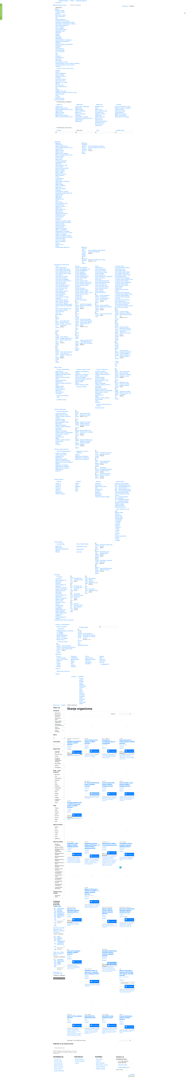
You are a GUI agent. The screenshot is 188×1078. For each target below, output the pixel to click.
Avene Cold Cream (100, 270)
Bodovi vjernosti (81, 692)
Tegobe (57, 34)
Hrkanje (57, 47)
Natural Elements (123, 744)
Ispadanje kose (99, 106)
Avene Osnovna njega (101, 272)
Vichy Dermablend (60, 294)
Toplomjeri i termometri (81, 374)
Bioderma (59, 660)
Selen (76, 489)
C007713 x (87, 789)
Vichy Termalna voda (61, 288)
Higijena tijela (79, 119)
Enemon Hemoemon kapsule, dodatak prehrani (125, 1017)
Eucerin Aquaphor (80, 272)
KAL (72, 663)
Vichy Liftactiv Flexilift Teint (63, 308)
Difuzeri (57, 552)
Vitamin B (58, 485)
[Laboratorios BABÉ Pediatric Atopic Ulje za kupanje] (117, 393)
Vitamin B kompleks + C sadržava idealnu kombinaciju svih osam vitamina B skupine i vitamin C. (92, 906)
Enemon (121, 1020)
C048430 (87, 896)
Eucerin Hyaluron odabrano (82, 283)
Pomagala (59, 577)
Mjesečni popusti (64, 0)
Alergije (57, 35)
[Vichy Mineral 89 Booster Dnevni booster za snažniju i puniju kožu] (57, 323)
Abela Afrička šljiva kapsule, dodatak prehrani (105, 475)
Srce (56, 53)
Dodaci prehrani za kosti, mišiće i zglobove (67, 63)
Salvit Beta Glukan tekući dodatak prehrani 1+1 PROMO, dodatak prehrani (125, 374)
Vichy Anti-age (59, 311)
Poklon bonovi (61, 639)
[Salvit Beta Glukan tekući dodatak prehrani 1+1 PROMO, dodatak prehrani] (117, 374)
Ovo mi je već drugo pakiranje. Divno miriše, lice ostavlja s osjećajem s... (59, 930)
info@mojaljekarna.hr (124, 1067)
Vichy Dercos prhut (60, 282)
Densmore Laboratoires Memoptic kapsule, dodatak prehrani (126, 910)
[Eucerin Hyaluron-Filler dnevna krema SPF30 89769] (84, 251)
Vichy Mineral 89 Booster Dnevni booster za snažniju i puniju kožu (66, 323)
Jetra (56, 95)
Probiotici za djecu (60, 79)
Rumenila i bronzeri (60, 174)
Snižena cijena (58, 1061)
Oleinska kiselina (119, 504)
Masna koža (58, 159)
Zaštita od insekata (60, 234)
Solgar (72, 662)
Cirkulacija (58, 60)
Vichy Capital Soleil (60, 267)
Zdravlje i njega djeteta (63, 369)
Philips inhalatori (60, 611)
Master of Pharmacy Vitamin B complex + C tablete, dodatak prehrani (92, 891)
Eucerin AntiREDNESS (81, 270)
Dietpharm (74, 656)
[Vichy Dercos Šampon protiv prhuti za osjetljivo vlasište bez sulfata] (57, 354)
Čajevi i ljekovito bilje (82, 544)
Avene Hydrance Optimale (102, 282)
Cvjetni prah (118, 515)
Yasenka (69, 808)
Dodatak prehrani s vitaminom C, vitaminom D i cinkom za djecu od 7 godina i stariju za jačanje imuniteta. (126, 799)
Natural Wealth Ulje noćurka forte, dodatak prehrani (86, 432)
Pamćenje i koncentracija (62, 21)
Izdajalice (58, 615)
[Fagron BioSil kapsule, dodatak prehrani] (97, 569)
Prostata (57, 97)
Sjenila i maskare (60, 171)
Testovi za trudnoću (61, 587)
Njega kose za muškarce (62, 468)
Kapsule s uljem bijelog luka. (73, 755)
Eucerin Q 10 (78, 279)
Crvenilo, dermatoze (61, 161)
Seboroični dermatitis (101, 121)
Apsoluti (57, 550)
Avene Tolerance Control (102, 286)
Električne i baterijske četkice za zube (66, 92)
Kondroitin (98, 491)
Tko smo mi (57, 1059)
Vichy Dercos (59, 275)
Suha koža (58, 163)
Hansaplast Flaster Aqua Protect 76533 (60, 962)
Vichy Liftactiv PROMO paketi (63, 304)
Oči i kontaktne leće (61, 86)
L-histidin (117, 540)
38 (130, 714)
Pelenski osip (59, 376)
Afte (56, 88)
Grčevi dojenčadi (60, 389)
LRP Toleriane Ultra (120, 301)
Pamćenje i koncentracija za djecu (64, 22)
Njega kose (99, 104)
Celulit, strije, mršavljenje (82, 106)
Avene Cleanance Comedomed (103, 276)
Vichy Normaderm (60, 283)
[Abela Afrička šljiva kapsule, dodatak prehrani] (97, 475)
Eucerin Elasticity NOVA (81, 291)
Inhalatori (58, 583)
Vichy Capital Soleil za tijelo (63, 273)
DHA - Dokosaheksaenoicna (123, 486)
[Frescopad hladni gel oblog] (86, 590)
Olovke (57, 177)
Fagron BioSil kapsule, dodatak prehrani (106, 569)
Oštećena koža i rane (61, 165)
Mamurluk (58, 32)
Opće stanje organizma (61, 25)
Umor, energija (59, 28)
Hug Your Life (89, 658)
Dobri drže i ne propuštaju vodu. (58, 972)
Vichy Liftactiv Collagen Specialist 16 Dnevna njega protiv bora (66, 339)
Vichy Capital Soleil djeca (62, 269)
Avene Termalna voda (101, 285)
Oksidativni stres (60, 31)
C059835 (104, 916)
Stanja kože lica (59, 156)
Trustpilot (132, 1074)
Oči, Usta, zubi (59, 85)
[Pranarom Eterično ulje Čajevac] (97, 546)
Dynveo (68, 955)
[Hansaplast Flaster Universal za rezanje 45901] (71, 596)
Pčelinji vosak (118, 517)
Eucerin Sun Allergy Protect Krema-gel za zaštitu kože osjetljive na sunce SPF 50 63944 (86, 322)
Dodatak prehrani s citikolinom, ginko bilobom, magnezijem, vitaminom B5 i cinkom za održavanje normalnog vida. (126, 925)
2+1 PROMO (60, 633)
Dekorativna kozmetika (61, 168)
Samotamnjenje (119, 112)
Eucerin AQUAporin (80, 273)
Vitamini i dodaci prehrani (102, 398)
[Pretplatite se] (77, 1048)
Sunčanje (118, 104)
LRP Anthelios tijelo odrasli (122, 272)
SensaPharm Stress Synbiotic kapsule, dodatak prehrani (125, 845)
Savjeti (72, 0)
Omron (87, 656)
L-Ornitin (117, 533)
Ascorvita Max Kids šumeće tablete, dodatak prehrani (108, 784)
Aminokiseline (119, 518)
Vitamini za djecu (60, 494)
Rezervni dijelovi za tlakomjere (60, 581)
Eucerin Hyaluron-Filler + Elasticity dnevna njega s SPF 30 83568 (86, 341)
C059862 (69, 810)
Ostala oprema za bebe (81, 384)
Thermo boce (59, 614)
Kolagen (97, 492)
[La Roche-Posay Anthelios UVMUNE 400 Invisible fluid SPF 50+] (117, 314)
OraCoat (86, 975)
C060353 (121, 849)
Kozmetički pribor (60, 238)
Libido (97, 401)
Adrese (77, 1063)
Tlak (56, 54)
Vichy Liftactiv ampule (61, 300)
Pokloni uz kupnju (63, 641)
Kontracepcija (99, 399)
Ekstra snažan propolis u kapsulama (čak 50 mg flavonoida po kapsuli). (109, 926)
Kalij (76, 491)
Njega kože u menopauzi (62, 41)
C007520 (69, 747)
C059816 (121, 789)
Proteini (117, 537)
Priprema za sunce (120, 111)
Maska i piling (59, 114)
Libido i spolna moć (60, 454)
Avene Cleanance (100, 275)
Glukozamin (98, 485)
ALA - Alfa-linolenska (121, 488)
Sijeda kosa (98, 115)
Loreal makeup (59, 178)
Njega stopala (79, 109)
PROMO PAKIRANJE (62, 635)
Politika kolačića (100, 1068)
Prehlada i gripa (59, 10)
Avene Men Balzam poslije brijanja (105, 461)
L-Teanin (117, 530)
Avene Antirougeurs (100, 269)
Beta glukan (98, 494)
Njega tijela (79, 104)
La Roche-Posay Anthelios (122, 267)
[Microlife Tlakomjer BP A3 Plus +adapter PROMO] (71, 606)
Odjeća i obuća (59, 599)
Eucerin (77, 266)
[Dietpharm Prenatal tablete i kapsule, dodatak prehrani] (77, 424)
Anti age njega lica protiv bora (63, 109)
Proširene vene (59, 57)
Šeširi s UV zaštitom (120, 115)
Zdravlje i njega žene (102, 369)
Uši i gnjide (58, 393)
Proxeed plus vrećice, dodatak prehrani (106, 453)
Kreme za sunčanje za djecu (122, 106)
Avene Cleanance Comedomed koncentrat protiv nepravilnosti (104, 297)
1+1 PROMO (60, 632)
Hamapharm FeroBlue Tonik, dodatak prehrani (109, 844)
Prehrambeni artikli (81, 546)
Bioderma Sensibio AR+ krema (96, 259)
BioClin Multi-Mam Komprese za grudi (85, 414)
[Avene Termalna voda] (97, 314)
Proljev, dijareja (59, 75)
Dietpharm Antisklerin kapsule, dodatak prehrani (74, 742)
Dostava (81, 681)
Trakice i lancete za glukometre (64, 44)
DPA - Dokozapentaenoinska (123, 491)
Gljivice (57, 83)
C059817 (104, 789)
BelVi (68, 1019)
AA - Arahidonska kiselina (122, 499)
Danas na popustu (62, 626)
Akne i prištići (59, 166)
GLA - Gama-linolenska (121, 496)
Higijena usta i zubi (60, 91)
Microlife (87, 660)
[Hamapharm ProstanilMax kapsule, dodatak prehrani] (97, 469)
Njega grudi (78, 121)
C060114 (104, 1020)
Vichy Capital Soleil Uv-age (63, 270)
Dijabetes (58, 43)
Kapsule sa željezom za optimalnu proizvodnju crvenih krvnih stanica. (126, 1031)
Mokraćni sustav (60, 98)
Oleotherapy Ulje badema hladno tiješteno (104, 553)
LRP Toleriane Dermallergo (122, 303)
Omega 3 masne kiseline (121, 483)
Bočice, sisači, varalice (81, 376)
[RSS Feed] (57, 906)
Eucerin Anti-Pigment (81, 267)
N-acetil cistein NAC (120, 536)
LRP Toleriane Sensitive (121, 304)
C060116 (69, 1020)
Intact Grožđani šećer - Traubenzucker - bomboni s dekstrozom (61, 940)
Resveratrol (98, 495)
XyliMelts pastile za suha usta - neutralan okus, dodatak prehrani (92, 972)
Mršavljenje (58, 46)
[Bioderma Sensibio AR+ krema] (84, 260)
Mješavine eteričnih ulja (61, 549)
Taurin (116, 534)
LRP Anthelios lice (120, 269)
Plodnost (97, 402)
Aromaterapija (60, 544)
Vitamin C (58, 486)
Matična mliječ (119, 512)
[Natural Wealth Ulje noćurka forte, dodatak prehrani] (77, 432)
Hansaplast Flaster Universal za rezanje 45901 (78, 596)
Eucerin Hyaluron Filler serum (83, 282)
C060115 (86, 1020)
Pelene (77, 383)
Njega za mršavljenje (101, 389)
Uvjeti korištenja (82, 698)
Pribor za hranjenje (80, 377)
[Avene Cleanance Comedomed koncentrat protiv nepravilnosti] (97, 298)
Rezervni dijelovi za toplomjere (60, 595)
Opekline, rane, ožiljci (61, 82)
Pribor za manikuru (80, 114)
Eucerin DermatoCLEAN (82, 276)
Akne (97, 130)
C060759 (121, 915)
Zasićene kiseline (119, 505)
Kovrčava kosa (99, 124)
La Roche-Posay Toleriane (122, 300)
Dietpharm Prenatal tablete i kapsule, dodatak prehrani (85, 423)
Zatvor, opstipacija (60, 73)
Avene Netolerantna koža (102, 281)
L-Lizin (117, 531)
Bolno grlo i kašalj (60, 15)
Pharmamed (104, 744)
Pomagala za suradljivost (59, 607)
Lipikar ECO (118, 288)
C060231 (121, 1022)
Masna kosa (98, 109)
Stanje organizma (60, 19)
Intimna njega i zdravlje (101, 392)
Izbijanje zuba (59, 387)
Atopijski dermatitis (60, 380)
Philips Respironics (60, 609)
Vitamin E (58, 489)
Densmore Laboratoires (124, 913)
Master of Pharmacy (89, 895)
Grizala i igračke (79, 380)
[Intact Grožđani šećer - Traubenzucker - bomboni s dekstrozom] (55, 943)
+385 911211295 (122, 1065)
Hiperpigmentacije (60, 162)
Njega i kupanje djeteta (61, 373)
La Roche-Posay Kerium (121, 283)
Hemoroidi (58, 59)
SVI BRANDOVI (105, 664)
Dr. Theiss (87, 787)
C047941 (69, 915)
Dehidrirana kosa (100, 122)
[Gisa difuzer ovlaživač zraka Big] (97, 561)
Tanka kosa (98, 125)
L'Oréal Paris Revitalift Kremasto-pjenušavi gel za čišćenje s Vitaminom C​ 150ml (60, 913)
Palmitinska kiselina (120, 507)
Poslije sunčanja (119, 109)
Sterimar (102, 662)
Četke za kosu (59, 244)
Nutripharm (104, 957)
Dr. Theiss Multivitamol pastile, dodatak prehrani (92, 784)
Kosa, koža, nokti (60, 80)
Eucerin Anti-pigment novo (82, 269)
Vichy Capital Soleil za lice (62, 272)
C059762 (104, 848)
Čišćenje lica (58, 106)
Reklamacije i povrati (82, 686)
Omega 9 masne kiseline (121, 502)
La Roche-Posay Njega (121, 307)
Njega (96, 396)
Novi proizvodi (58, 1063)
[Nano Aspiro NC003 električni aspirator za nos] (86, 581)
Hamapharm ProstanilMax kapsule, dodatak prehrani (106, 469)
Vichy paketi (58, 314)
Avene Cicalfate (99, 273)
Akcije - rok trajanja (62, 638)
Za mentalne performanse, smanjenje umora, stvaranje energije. (73, 924)
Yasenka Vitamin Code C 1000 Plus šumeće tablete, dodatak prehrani (74, 805)
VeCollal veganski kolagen (102, 496)
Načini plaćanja (81, 683)
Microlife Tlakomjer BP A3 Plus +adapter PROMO (78, 606)
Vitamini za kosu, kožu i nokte (65, 68)
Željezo (77, 483)
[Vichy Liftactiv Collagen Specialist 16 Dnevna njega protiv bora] (57, 339)
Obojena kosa (99, 119)
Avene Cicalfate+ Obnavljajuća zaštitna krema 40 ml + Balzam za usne (89, 636)
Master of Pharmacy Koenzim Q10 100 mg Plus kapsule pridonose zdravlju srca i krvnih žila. (127, 991)
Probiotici (58, 77)
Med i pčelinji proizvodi (122, 509)
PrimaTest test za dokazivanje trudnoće (78, 587)
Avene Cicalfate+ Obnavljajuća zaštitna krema (106, 307)
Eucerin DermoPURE (81, 278)
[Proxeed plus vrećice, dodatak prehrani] (97, 454)
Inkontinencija (59, 605)
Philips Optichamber (61, 612)
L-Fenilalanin (118, 520)
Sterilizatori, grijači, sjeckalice (83, 379)
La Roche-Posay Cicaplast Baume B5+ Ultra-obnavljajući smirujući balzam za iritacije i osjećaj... (126, 353)
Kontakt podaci (81, 679)
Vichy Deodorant (60, 292)
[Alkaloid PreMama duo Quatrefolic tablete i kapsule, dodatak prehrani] (77, 442)
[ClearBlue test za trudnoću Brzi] (71, 579)
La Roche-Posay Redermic (122, 292)
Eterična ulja (58, 547)
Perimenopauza (59, 48)
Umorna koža (59, 158)
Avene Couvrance (100, 278)
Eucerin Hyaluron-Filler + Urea (83, 292)
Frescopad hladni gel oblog (93, 589)
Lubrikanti (98, 393)
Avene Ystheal (99, 289)
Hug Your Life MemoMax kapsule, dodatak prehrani (73, 910)
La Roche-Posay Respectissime (123, 294)
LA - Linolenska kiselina (121, 501)
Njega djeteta (59, 371)
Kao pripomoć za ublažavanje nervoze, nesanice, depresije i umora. (126, 859)
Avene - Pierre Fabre (62, 659)
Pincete (57, 243)
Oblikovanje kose (100, 117)
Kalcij (76, 485)
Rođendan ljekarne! (81, 0)
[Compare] (74, 736)
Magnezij (77, 486)
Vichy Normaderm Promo (62, 285)
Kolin (96, 488)
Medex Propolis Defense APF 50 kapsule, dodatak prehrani (107, 911)
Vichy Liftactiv (59, 295)
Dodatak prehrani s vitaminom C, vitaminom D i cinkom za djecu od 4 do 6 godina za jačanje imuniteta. (109, 799)
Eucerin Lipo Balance (81, 300)
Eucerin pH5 (78, 297)
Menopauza (58, 38)
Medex (103, 915)
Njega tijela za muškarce (62, 466)
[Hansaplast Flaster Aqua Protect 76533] (55, 963)
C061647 (69, 849)
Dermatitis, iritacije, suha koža (83, 118)
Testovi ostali (59, 601)
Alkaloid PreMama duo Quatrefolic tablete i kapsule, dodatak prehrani (86, 442)
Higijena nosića (59, 386)
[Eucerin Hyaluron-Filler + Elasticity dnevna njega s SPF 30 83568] (77, 342)
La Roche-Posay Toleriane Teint (123, 305)
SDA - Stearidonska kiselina (122, 489)
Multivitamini (58, 492)
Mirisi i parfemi (59, 175)
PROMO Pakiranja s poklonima (65, 631)
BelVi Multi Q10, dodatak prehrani (90, 1016)
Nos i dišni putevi (60, 16)
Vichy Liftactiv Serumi (61, 303)
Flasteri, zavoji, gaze (61, 589)
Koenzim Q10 (98, 489)
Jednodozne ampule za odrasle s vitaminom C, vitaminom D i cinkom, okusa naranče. (92, 755)
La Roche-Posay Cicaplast (122, 278)
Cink (76, 488)
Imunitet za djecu (60, 12)
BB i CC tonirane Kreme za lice (63, 117)
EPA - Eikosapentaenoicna (122, 485)
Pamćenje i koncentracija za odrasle (65, 23)
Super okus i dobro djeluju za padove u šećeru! (58, 953)
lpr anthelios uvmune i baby (122, 275)
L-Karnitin (117, 523)
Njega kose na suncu (120, 114)
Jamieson (73, 666)
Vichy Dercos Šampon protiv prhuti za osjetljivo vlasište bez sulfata (66, 354)
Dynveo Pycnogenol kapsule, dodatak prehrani (73, 952)
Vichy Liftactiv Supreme (62, 301)
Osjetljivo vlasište (100, 114)
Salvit (101, 658)
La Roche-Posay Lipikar (121, 285)
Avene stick (98, 279)
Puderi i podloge (60, 169)
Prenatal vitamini (99, 377)
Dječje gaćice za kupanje (122, 117)
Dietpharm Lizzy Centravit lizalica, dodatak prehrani (124, 384)
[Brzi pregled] (76, 736)
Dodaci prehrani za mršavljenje (103, 390)
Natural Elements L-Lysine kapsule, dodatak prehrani (127, 741)
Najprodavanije (58, 1065)
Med (116, 511)
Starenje (59, 130)
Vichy (57, 266)
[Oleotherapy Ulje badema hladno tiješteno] (97, 554)
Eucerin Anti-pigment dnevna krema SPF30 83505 (86, 305)
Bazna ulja (58, 546)
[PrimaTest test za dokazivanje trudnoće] (71, 588)
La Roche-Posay (119, 266)
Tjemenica (58, 390)
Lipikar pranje (118, 286)
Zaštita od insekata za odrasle (63, 237)
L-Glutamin (118, 521)
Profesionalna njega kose (62, 247)
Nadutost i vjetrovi (60, 76)
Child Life (102, 659)
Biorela (73, 660)
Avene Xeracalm (99, 291)
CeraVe (59, 663)
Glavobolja (58, 37)
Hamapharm (74, 658)
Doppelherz (69, 848)
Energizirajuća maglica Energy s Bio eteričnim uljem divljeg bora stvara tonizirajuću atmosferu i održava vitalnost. (109, 756)
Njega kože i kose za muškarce (64, 462)
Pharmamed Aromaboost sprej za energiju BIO (108, 741)
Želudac (57, 72)
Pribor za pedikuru (80, 111)
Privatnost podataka (82, 695)
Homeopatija (80, 549)
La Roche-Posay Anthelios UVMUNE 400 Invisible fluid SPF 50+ (126, 314)
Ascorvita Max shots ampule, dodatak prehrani (91, 741)
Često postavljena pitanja (82, 702)
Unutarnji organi (59, 94)
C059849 (121, 746)
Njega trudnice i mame (101, 373)
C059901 (87, 746)
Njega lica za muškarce (61, 115)
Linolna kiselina (119, 498)
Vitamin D (58, 488)
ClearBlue (87, 663)
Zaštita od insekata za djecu (63, 235)
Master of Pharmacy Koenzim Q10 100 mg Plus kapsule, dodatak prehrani (126, 973)
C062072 (87, 851)
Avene (96, 266)
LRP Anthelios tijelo (120, 270)
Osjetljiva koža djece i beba (63, 374)
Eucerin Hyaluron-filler (81, 281)
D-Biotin (117, 525)
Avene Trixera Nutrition (101, 288)
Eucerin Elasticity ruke (81, 289)
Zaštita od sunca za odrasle (122, 108)
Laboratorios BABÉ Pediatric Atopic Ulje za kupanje (125, 393)
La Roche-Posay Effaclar (122, 281)
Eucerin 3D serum (80, 288)
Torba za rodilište (81, 386)
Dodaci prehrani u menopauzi (63, 40)
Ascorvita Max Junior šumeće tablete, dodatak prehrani (126, 784)
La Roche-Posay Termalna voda (124, 279)
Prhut (96, 108)
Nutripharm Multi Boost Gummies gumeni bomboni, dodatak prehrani (109, 953)
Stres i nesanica (59, 26)
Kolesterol (58, 56)
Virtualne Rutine (83, 627)
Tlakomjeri (58, 579)
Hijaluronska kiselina (100, 486)
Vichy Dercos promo (61, 278)
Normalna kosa (99, 112)
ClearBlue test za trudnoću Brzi (78, 579)
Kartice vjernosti (61, 636)
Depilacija (78, 115)
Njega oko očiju (59, 112)
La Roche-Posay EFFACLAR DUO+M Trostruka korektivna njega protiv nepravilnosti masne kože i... (125, 330)
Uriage (58, 665)
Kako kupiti (80, 689)
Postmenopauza (59, 50)
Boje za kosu (98, 118)
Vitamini (59, 481)
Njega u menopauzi (100, 383)
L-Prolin (117, 539)
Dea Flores (102, 660)
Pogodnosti (61, 628)
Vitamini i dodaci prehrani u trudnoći (104, 405)
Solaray (73, 665)
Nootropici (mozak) (60, 29)
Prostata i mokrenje (60, 453)
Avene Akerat (99, 267)
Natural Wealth (75, 659)
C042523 (69, 957)
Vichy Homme (59, 289)
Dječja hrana (58, 381)
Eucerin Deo (78, 298)
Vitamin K (58, 491)
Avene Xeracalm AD (100, 292)
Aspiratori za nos (60, 590)
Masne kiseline (120, 481)
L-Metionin (118, 527)
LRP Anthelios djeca (120, 276)
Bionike (59, 666)
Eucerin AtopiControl (81, 275)
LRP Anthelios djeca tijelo (122, 273)
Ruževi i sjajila (59, 172)
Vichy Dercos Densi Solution (63, 281)
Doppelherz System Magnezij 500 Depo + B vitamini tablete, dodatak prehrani (92, 846)
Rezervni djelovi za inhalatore (60, 585)
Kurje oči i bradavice (61, 598)
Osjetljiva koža (120, 130)
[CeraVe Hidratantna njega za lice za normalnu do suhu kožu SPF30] (84, 148)
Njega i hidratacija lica (61, 108)
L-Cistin (117, 528)
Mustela (102, 656)
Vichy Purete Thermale (61, 286)
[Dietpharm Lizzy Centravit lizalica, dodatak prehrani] (117, 384)
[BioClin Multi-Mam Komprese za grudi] (77, 415)
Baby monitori (79, 381)
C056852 (87, 976)
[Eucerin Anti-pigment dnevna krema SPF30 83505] (77, 306)
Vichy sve (58, 313)
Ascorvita (87, 744)
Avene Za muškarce (100, 283)
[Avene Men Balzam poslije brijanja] (97, 462)
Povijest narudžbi (80, 1061)
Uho (56, 18)
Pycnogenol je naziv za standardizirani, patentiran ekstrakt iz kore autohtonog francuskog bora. (73, 967)
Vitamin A (58, 483)
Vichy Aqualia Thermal (61, 291)
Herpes (57, 89)
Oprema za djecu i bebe (83, 369)
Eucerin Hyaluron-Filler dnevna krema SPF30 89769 (96, 251)
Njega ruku (78, 112)
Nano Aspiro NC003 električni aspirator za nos (93, 580)
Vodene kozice (59, 392)
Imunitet (57, 13)
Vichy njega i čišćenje (61, 310)
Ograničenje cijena (83, 645)
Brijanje (57, 463)
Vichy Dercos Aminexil (61, 276)
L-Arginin (117, 524)
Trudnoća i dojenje (100, 371)
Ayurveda (79, 552)
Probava (57, 70)
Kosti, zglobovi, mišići (61, 62)
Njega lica (59, 104)
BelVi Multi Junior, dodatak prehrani (108, 1016)
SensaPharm (122, 848)
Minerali (78, 481)
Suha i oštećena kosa (101, 111)
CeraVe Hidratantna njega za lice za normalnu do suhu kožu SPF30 (96, 147)
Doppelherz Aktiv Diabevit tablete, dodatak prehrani (72, 845)
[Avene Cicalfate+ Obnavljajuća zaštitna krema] (97, 307)
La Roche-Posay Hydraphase (123, 282)
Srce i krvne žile (59, 51)
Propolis (117, 514)
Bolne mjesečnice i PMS (101, 380)
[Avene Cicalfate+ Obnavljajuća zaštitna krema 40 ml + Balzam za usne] (80, 636)
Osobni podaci (79, 1059)
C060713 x (104, 958)
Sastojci (98, 481)
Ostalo (57, 246)
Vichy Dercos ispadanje (62, 279)
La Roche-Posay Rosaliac (122, 295)
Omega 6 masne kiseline (121, 492)
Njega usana (58, 111)
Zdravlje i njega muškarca (64, 451)
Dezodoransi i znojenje (81, 117)
